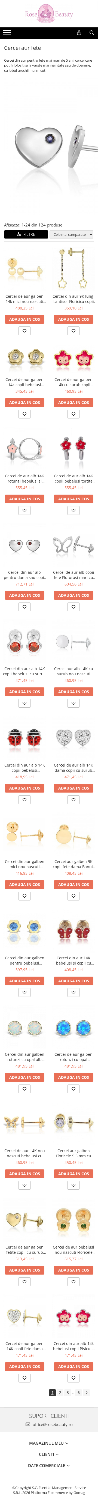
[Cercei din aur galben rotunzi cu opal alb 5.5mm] (24, 1027)
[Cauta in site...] (92, 32)
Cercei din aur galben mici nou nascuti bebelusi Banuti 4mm (24, 864)
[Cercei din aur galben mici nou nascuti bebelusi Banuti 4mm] (24, 834)
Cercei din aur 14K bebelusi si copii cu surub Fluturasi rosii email (73, 960)
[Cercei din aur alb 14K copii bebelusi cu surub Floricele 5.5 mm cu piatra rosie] (24, 641)
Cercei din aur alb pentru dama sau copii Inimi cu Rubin (24, 575)
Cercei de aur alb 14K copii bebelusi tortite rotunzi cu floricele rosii (73, 478)
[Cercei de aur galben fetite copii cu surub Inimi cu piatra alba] (24, 1220)
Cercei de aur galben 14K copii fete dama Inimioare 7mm (24, 1346)
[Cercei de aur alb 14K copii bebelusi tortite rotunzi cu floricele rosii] (73, 449)
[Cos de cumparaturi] (79, 32)
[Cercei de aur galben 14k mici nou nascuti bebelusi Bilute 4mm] (24, 269)
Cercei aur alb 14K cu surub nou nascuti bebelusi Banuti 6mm (73, 671)
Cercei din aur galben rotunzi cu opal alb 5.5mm (24, 1057)
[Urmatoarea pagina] (86, 1392)
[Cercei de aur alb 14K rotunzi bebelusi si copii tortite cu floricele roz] (24, 449)
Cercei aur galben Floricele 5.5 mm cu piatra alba (73, 1153)
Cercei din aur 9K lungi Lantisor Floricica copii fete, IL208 (73, 299)
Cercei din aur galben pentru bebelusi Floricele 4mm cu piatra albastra (24, 960)
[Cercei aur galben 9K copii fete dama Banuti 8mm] (73, 834)
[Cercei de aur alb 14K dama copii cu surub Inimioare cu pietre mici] (73, 738)
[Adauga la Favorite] (24, 330)
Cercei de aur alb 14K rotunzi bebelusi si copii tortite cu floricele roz (24, 478)
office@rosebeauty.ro (52, 1424)
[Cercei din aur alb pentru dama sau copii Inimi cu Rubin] (24, 545)
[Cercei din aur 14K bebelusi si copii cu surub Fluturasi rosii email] (73, 931)
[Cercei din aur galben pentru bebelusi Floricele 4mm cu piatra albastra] (24, 930)
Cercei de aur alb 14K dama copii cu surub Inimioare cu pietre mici (73, 767)
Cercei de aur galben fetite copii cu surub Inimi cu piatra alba (24, 1249)
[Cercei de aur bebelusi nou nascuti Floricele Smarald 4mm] (73, 1220)
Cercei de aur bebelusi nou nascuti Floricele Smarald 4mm (73, 1249)
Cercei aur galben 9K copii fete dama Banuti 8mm (73, 864)
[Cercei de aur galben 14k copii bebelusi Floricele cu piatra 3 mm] (24, 358)
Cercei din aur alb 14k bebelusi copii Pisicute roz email (73, 1346)
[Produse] (7, 34)
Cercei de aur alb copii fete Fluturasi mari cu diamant (73, 575)
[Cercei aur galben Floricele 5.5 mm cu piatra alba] (73, 1123)
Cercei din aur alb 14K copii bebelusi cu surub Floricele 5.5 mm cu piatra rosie (24, 671)
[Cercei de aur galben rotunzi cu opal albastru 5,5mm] (73, 1027)
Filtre (28, 234)
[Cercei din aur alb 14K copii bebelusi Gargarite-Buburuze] (24, 738)
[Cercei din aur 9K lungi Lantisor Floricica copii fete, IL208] (73, 269)
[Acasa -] (49, 13)
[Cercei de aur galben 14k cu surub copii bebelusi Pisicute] (73, 359)
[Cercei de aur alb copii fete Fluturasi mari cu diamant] (73, 545)
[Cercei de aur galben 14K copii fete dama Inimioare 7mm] (24, 1316)
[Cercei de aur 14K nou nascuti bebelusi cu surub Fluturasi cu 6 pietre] (24, 1123)
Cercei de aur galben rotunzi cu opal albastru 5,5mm (73, 1057)
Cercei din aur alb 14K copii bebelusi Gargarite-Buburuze (24, 767)
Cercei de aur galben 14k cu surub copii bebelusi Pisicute (73, 382)
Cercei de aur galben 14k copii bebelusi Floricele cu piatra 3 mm (24, 382)
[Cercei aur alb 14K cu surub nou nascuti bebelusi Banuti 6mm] (73, 641)
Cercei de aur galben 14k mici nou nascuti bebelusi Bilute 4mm (24, 299)
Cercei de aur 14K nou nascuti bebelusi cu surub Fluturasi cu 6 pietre (24, 1153)
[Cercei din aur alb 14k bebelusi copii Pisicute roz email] (73, 1316)
